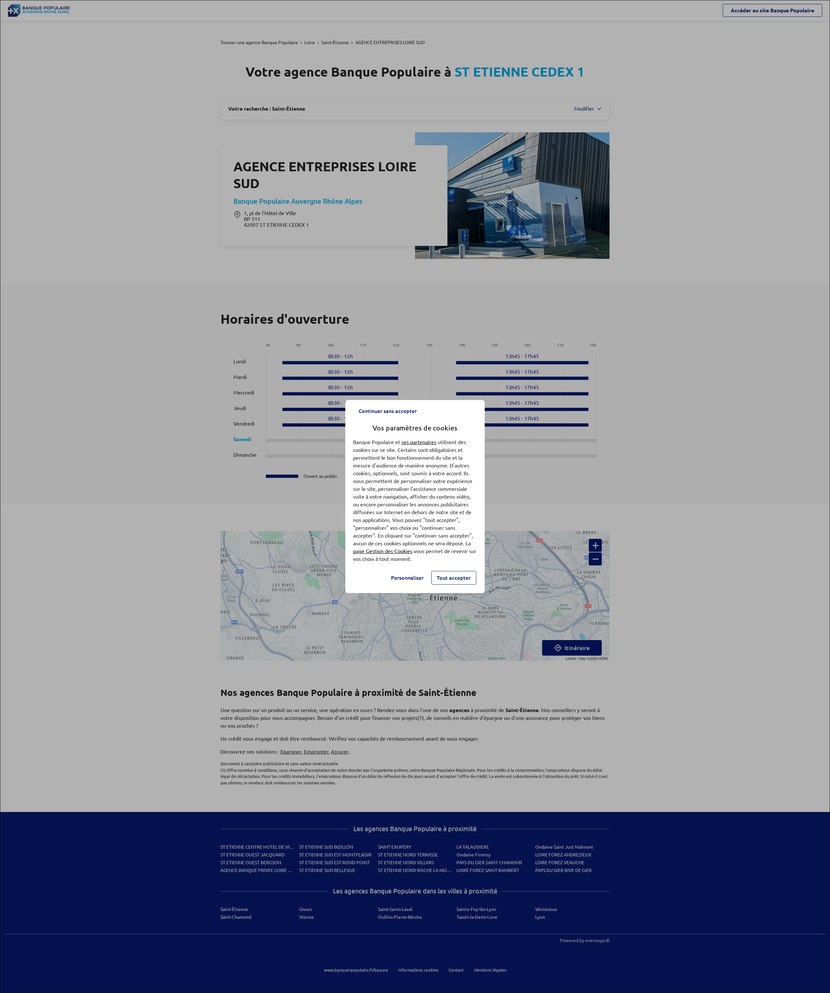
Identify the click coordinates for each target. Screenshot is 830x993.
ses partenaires (418, 442)
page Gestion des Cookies (382, 551)
